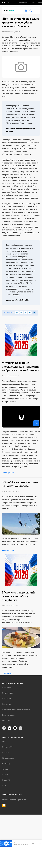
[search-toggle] (30, 10)
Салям (5, 774)
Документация (8, 715)
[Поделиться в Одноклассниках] (25, 312)
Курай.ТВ (6, 780)
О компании (7, 693)
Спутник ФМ (22, 2)
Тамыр (5, 769)
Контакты (6, 704)
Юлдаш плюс (8, 758)
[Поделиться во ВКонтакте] (21, 312)
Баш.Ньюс (6, 687)
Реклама (6, 720)
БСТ (13, 2)
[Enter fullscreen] (40, 843)
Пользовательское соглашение (16, 709)
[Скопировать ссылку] (34, 312)
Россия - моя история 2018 (14, 799)
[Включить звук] (36, 423)
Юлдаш (33, 2)
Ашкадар (6, 763)
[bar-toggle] (36, 10)
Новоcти (5, 2)
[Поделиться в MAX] (17, 312)
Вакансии (6, 698)
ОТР (4, 785)
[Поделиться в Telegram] (30, 312)
